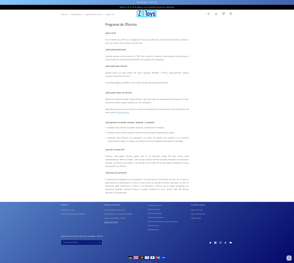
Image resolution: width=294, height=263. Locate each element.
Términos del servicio (154, 205)
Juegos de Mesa (196, 218)
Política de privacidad (154, 213)
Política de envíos (153, 226)
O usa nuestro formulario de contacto (73, 214)
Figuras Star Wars (197, 210)
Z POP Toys (149, 262)
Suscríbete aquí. (124, 112)
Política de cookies (153, 209)
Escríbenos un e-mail (67, 210)
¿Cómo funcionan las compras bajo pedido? (118, 214)
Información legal (153, 230)
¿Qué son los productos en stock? (115, 218)
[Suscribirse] (99, 242)
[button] (64, 14)
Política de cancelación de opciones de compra (162, 221)
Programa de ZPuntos (111, 222)
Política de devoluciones (155, 217)
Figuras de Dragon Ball (198, 214)
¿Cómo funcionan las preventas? (114, 210)
